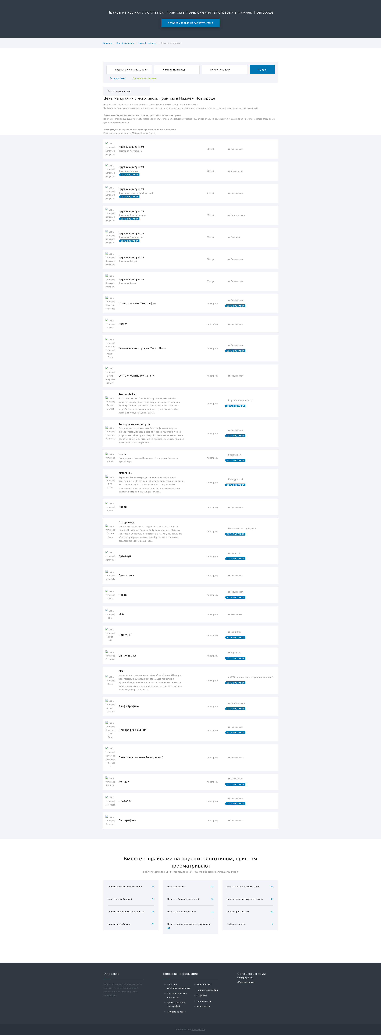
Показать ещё (190, 836)
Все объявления (125, 43)
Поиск (262, 70)
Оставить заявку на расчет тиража (190, 23)
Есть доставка (118, 78)
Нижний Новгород (147, 43)
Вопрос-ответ (204, 984)
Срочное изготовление (145, 78)
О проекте (202, 995)
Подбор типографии (207, 990)
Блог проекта (204, 1001)
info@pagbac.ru (245, 977)
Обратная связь (245, 982)
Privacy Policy (198, 1029)
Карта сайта (203, 1006)
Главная (107, 43)
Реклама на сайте (176, 1012)
